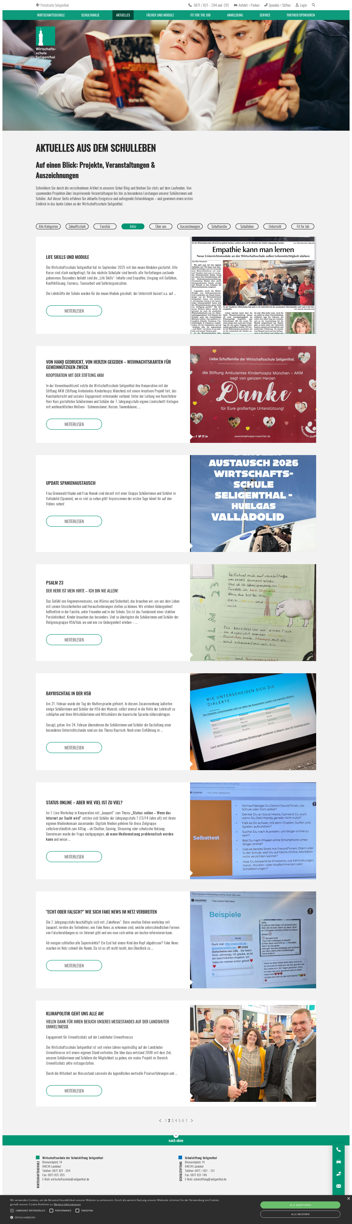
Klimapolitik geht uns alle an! (107, 1019)
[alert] (176, 1209)
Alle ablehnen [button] (300, 1214)
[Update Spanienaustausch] (253, 503)
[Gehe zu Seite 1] (160, 1120)
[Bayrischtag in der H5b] (253, 721)
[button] (118, 1217)
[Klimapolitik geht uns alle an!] (253, 1053)
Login (303, 5)
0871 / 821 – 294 (205, 5)
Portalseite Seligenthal (55, 5)
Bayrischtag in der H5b (68, 693)
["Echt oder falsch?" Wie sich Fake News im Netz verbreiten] (253, 939)
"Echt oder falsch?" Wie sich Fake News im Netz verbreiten (101, 911)
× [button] (348, 1198)
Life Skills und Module (67, 257)
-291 (226, 5)
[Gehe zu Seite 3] (192, 1120)
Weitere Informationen (67, 1204)
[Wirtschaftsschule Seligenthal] (46, 43)
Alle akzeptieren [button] (300, 1204)
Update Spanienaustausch (71, 483)
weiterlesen (74, 311)
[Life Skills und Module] (253, 285)
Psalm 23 (82, 586)
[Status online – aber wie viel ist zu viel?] (253, 830)
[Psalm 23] (253, 612)
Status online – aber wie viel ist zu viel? (84, 802)
